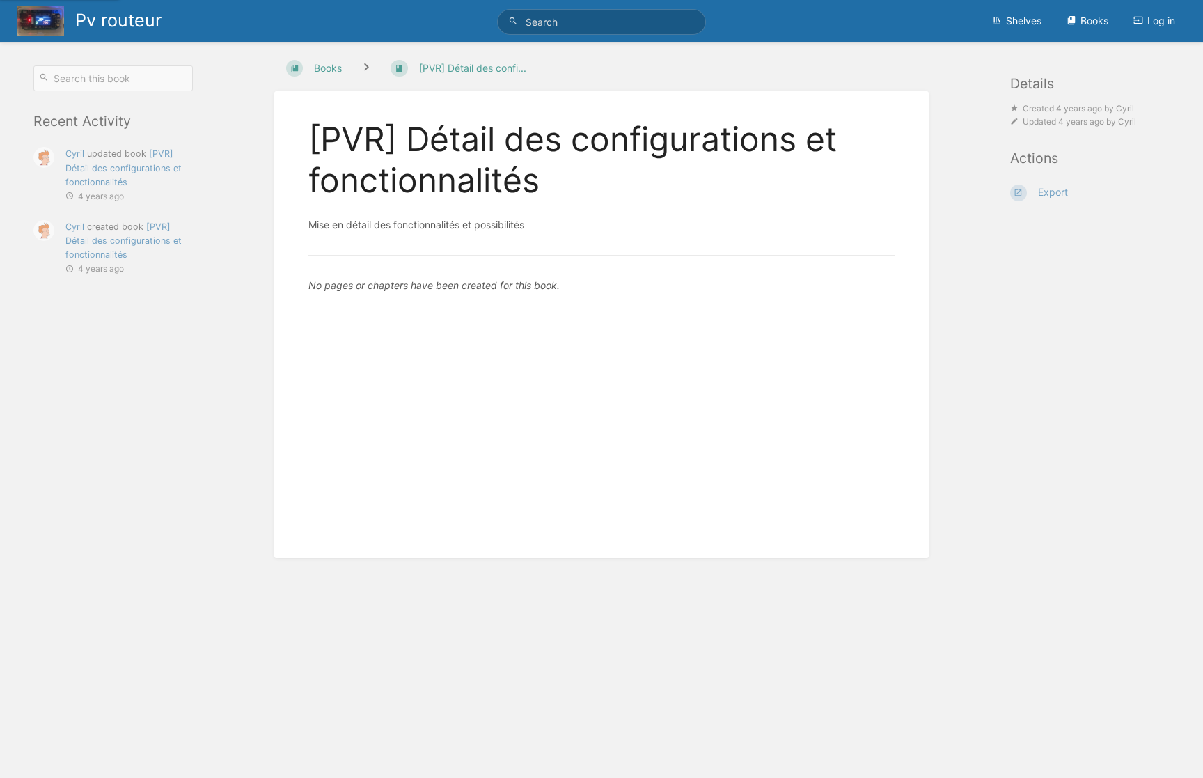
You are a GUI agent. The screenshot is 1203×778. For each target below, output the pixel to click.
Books (1094, 20)
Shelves (1023, 20)
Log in (1161, 20)
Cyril (74, 153)
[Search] (515, 21)
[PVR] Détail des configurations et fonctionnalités (123, 167)
